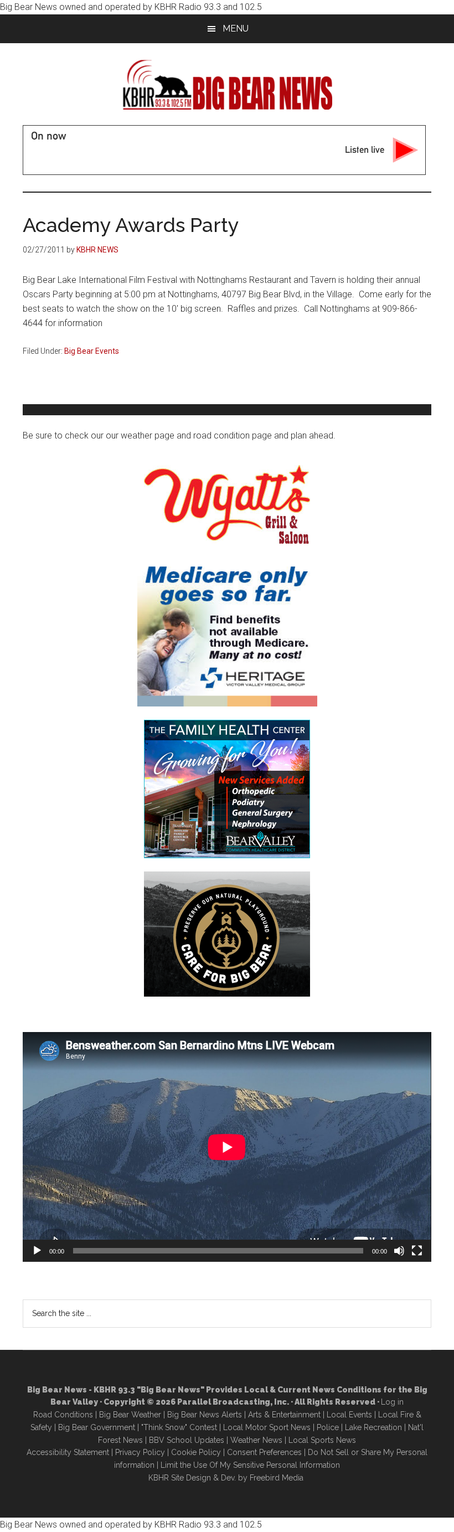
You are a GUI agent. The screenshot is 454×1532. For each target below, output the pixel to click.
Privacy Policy (140, 1452)
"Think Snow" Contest (179, 1427)
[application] (227, 1147)
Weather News (256, 1440)
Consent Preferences (264, 1452)
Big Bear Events (91, 351)
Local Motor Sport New (265, 1427)
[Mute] (399, 1250)
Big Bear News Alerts (204, 1414)
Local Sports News (322, 1440)
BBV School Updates (186, 1440)
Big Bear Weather (130, 1414)
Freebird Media (276, 1477)
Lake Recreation (373, 1427)
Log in (392, 1401)
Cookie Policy (196, 1452)
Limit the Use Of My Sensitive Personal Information (250, 1465)
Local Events (349, 1414)
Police (328, 1427)
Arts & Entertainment (284, 1414)
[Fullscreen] (416, 1250)
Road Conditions (63, 1414)
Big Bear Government (96, 1427)
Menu (236, 28)
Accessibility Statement (68, 1452)
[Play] (37, 1250)
